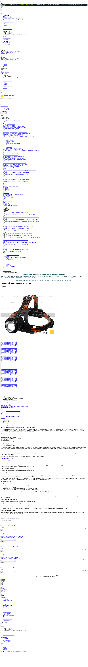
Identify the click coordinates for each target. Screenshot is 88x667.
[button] (44, 2)
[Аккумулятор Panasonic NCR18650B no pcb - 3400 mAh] (13, 536)
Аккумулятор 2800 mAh (7, 460)
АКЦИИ (5, 168)
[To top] (1, 596)
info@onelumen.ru (7, 42)
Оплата (4, 24)
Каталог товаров (6, 152)
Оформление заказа (7, 81)
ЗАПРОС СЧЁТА (7, 16)
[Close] (1, 13)
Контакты (5, 88)
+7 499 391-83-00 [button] (4, 638)
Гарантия (5, 26)
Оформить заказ (4, 117)
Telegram (5, 65)
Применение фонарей (8, 22)
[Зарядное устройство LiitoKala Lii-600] (9, 546)
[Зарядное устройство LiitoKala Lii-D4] (9, 567)
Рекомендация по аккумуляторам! (10, 422)
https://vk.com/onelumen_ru (8, 635)
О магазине (5, 80)
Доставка (5, 25)
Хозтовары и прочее (7, 620)
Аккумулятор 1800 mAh (7, 462)
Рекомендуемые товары (8, 425)
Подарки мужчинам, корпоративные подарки (13, 18)
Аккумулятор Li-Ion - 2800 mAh (7, 527)
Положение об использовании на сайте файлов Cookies (15, 21)
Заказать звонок (4, 111)
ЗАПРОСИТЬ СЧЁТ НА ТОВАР (26, 4)
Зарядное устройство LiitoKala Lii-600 (9, 548)
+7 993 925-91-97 (7, 39)
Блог (4, 253)
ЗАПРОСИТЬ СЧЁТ (7, 86)
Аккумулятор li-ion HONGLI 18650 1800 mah (10, 558)
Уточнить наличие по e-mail (7, 406)
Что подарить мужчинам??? (44, 576)
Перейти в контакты (5, 72)
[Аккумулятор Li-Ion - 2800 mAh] (8, 525)
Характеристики (6, 421)
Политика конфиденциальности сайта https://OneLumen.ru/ (16, 19)
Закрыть (2, 5)
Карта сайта (5, 607)
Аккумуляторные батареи (8, 616)
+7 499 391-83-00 (7, 38)
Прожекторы (6, 614)
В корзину (3, 530)
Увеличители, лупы (7, 619)
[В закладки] (3, 533)
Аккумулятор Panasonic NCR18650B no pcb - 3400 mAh (13, 537)
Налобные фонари (7, 271)
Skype (4, 66)
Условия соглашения (7, 29)
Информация (6, 256)
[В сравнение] (3, 534)
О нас (4, 23)
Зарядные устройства (7, 617)
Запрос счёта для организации (9, 423)
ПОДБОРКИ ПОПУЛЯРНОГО (10, 205)
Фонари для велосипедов (8, 615)
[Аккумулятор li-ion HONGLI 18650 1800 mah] (11, 557)
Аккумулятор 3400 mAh (7, 458)
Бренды (4, 183)
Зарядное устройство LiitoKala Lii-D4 (9, 569)
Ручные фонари (6, 613)
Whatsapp (5, 64)
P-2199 (2, 433)
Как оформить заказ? (7, 17)
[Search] (13, 98)
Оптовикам (5, 27)
